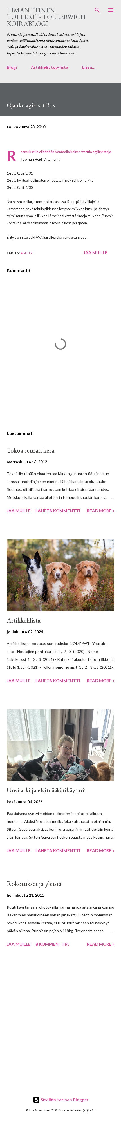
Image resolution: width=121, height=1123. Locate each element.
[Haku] (97, 10)
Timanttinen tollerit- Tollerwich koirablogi (46, 17)
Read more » (100, 510)
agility (26, 253)
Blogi (12, 67)
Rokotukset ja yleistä (34, 883)
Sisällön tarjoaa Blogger (64, 1099)
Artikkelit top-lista (49, 67)
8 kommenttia (52, 944)
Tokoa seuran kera (30, 450)
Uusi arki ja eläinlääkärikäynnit (46, 790)
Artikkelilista (24, 620)
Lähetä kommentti (57, 510)
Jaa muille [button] (95, 252)
